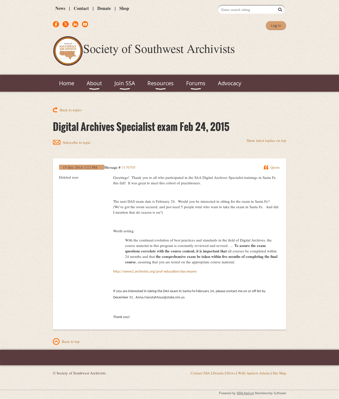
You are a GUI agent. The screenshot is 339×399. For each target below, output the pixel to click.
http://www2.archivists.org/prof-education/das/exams (155, 272)
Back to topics (71, 109)
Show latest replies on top (266, 140)
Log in (276, 25)
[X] (66, 24)
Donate (104, 8)
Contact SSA (200, 372)
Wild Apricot (245, 393)
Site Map (279, 372)
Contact (81, 8)
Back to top (71, 341)
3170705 (129, 167)
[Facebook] (56, 24)
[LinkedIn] (75, 24)
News (60, 8)
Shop (124, 8)
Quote (275, 167)
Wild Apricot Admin (254, 372)
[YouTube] (85, 24)
